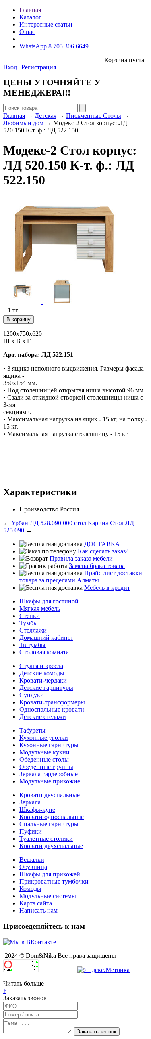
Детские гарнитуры (46, 687)
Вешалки (31, 859)
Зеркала (30, 802)
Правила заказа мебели (81, 558)
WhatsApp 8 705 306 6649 (54, 46)
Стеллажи (33, 630)
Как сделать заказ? (103, 551)
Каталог (30, 17)
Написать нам (38, 910)
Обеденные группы (46, 766)
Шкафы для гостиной (49, 601)
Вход (10, 67)
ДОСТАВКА (102, 543)
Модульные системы (47, 895)
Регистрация (38, 67)
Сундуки (31, 694)
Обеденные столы (44, 759)
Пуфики (30, 831)
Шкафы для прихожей (49, 874)
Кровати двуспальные (49, 795)
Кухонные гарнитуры (49, 745)
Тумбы (28, 623)
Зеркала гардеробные (48, 774)
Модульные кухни (44, 752)
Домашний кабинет (46, 637)
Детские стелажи (42, 716)
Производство (38, 509)
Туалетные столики (46, 838)
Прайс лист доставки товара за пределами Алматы (80, 577)
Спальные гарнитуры (49, 824)
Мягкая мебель (39, 608)
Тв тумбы (32, 644)
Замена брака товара (97, 565)
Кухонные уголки (43, 737)
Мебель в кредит (107, 587)
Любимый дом (23, 122)
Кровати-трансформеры (52, 702)
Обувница (33, 866)
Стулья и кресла (41, 665)
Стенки (29, 615)
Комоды (30, 888)
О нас (27, 31)
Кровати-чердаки (43, 680)
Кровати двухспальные (51, 845)
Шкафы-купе (37, 809)
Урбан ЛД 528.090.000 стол (48, 523)
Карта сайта (35, 903)
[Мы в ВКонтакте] (29, 941)
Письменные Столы (93, 115)
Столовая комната (44, 652)
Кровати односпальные (51, 816)
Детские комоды (41, 673)
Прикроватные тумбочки (54, 881)
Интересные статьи (45, 24)
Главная (30, 9)
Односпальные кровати (51, 709)
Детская (45, 115)
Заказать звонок (25, 998)
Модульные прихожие (49, 781)
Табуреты (32, 730)
